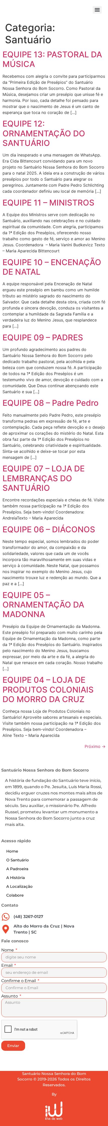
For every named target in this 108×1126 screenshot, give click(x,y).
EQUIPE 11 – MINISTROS (48, 203)
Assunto (10, 996)
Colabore (15, 895)
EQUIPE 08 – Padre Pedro (50, 403)
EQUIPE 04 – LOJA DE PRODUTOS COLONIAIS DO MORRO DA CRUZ (48, 689)
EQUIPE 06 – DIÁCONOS (49, 529)
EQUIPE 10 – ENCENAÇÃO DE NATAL (52, 267)
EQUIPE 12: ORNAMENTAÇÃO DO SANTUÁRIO (44, 133)
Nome (8, 950)
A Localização (19, 886)
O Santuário (17, 860)
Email (7, 965)
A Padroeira (17, 868)
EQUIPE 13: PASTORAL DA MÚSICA (52, 59)
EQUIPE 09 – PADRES (43, 337)
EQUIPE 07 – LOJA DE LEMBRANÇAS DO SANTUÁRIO (44, 478)
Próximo (95, 746)
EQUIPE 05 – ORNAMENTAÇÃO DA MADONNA (43, 604)
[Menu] (97, 10)
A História (15, 877)
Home (12, 851)
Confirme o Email (19, 981)
